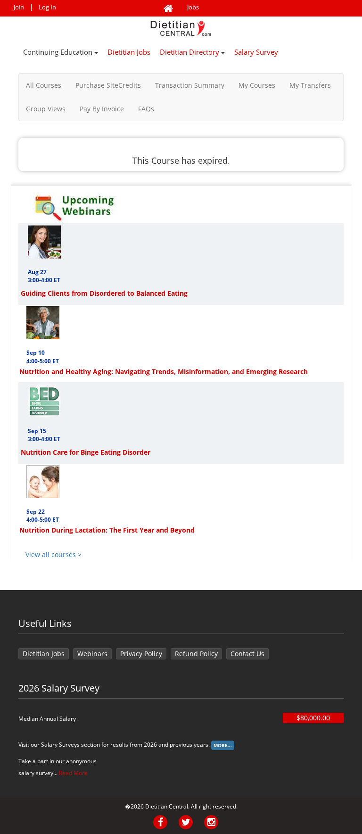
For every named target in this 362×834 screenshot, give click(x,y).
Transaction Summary (189, 85)
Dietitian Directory (190, 52)
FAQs (146, 108)
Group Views (46, 108)
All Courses (43, 85)
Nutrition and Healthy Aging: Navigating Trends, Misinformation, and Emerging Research (163, 371)
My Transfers (310, 85)
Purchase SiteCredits (108, 85)
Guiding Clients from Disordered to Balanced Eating (104, 293)
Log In (47, 7)
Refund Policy (196, 653)
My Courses (257, 85)
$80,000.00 (313, 717)
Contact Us (247, 653)
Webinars (92, 653)
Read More (73, 773)
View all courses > (53, 554)
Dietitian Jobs (128, 52)
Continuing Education (58, 52)
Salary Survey (256, 52)
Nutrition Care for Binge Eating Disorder (85, 452)
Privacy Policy (141, 653)
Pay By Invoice (102, 108)
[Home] (168, 9)
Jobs (193, 7)
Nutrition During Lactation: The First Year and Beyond (107, 529)
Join (19, 7)
